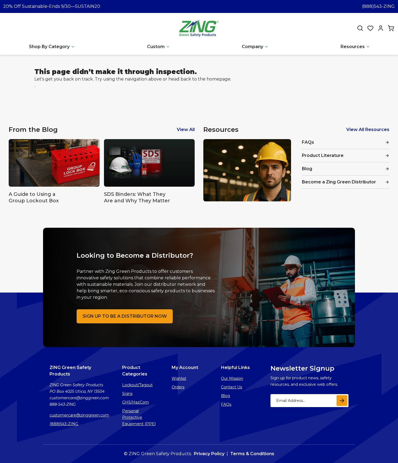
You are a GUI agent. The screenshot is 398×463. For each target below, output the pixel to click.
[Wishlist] (370, 28)
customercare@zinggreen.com (79, 415)
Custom (156, 46)
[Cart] (391, 28)
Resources (353, 46)
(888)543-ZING (378, 6)
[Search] (360, 28)
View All (186, 129)
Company (252, 46)
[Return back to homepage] (200, 28)
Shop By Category (49, 46)
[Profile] (381, 28)
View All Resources (367, 129)
